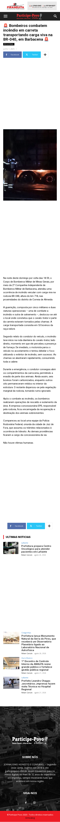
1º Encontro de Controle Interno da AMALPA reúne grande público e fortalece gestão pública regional (36, 665)
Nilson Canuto (26, 555)
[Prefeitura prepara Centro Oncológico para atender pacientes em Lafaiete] (11, 548)
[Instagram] (34, 803)
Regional (9, 44)
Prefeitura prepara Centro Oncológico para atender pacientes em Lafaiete (36, 549)
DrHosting (30, 818)
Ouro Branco (26, 658)
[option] (30, 6)
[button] (5, 16)
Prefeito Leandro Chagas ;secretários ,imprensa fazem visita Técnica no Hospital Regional (38, 685)
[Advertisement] (30, 89)
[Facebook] (26, 803)
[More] (45, 54)
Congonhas (26, 633)
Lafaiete (24, 543)
